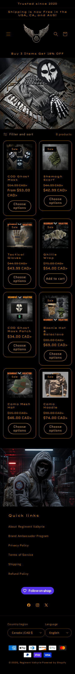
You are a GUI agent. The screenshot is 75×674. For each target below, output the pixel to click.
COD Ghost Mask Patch (19, 329)
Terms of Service (20, 555)
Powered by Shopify (54, 662)
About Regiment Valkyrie (26, 526)
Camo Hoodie (50, 405)
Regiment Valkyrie (30, 662)
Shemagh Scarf (52, 178)
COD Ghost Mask (18, 178)
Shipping (14, 564)
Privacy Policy (18, 545)
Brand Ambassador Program (28, 536)
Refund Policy (18, 574)
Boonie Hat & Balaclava (54, 331)
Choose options (19, 206)
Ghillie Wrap (50, 256)
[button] (8, 34)
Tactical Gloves (16, 256)
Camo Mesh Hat (19, 405)
